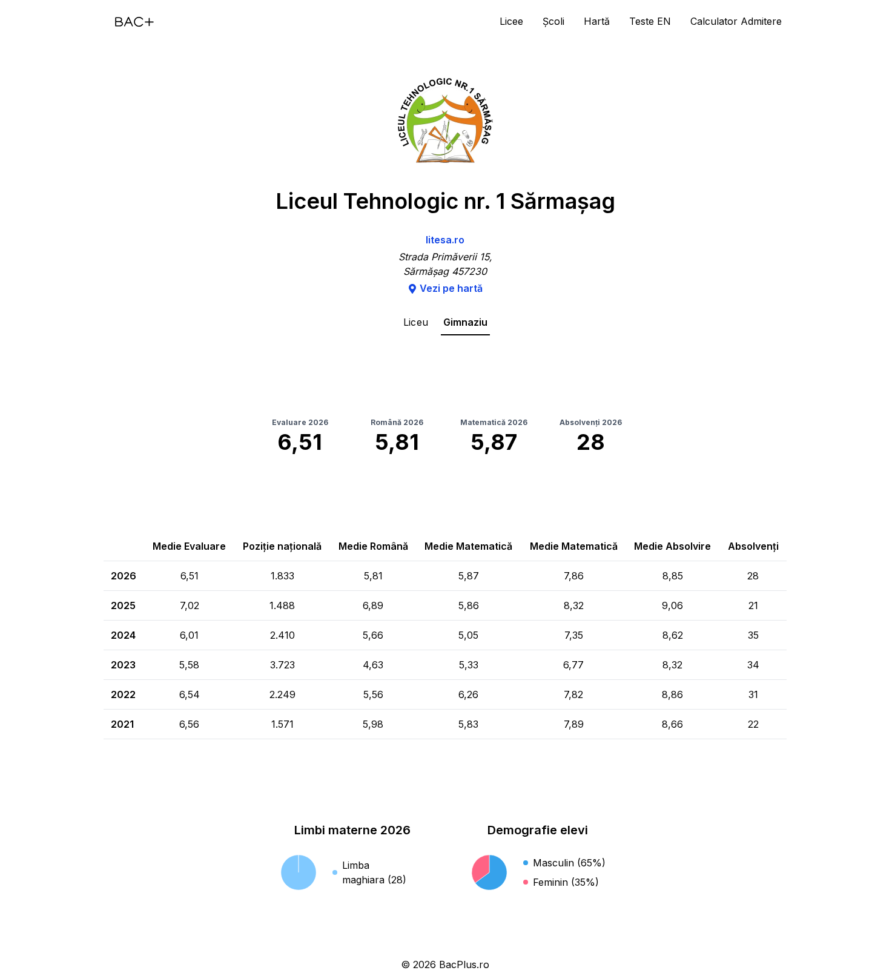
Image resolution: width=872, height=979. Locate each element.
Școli (553, 21)
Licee (511, 21)
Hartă (597, 21)
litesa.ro (445, 240)
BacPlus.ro (464, 964)
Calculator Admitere (736, 21)
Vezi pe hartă (451, 288)
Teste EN (650, 21)
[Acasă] (134, 22)
